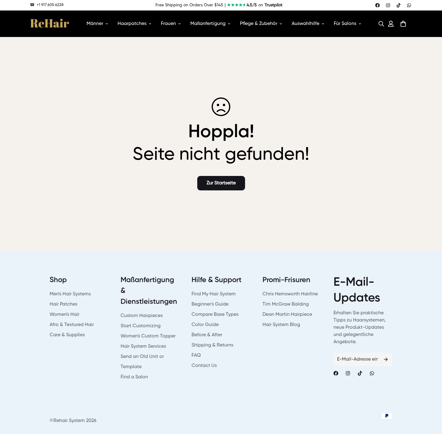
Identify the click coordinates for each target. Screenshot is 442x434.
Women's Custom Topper (148, 336)
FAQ (196, 355)
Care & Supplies (67, 335)
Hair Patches (63, 304)
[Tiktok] (398, 5)
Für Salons (345, 23)
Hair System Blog (281, 324)
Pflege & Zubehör (258, 23)
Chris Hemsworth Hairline (290, 294)
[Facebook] (377, 5)
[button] (379, 23)
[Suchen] (379, 23)
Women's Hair (64, 314)
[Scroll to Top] (430, 401)
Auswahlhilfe (305, 23)
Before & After (207, 335)
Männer (95, 23)
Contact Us (204, 365)
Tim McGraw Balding (285, 304)
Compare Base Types (215, 314)
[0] (403, 24)
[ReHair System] (49, 23)
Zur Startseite (221, 183)
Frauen (168, 23)
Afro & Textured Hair (72, 324)
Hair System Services (143, 346)
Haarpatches (132, 23)
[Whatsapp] (409, 5)
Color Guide (205, 324)
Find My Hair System (214, 294)
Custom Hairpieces (142, 315)
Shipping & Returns (212, 345)
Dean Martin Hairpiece (287, 314)
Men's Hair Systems (70, 294)
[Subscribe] (385, 359)
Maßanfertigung (208, 23)
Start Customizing (141, 326)
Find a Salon (134, 377)
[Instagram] (388, 5)
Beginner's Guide (210, 304)
